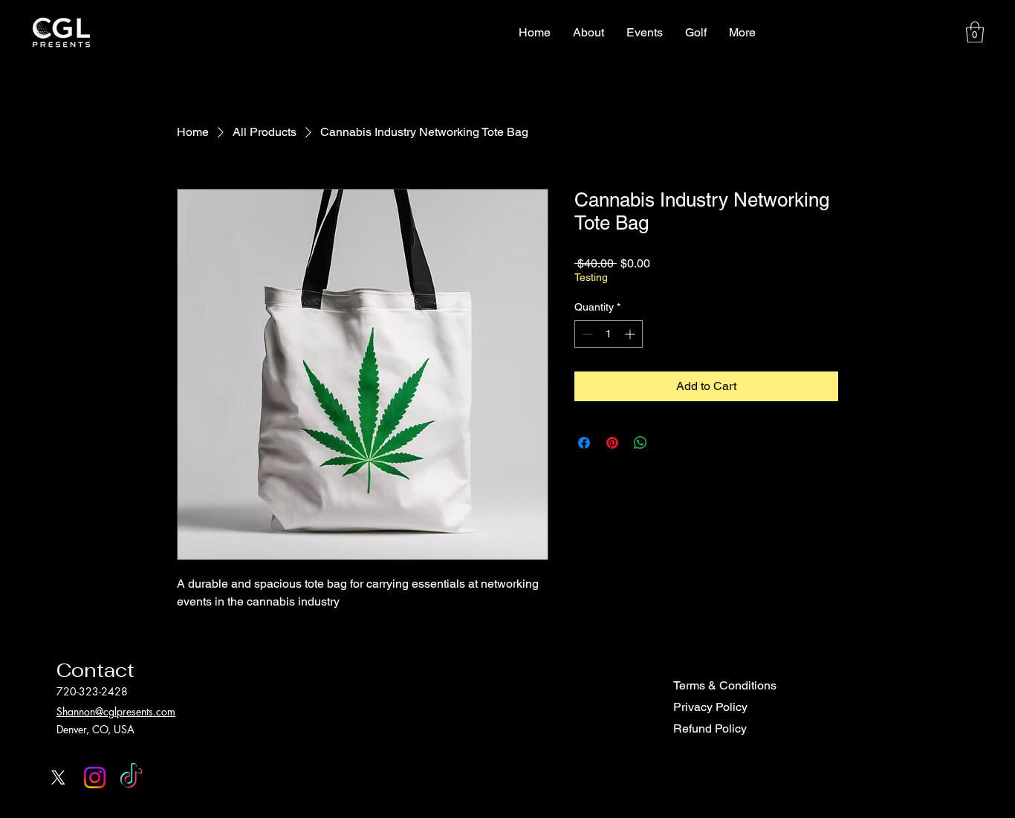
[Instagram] (94, 777)
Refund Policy (710, 728)
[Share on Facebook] (584, 443)
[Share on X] (669, 443)
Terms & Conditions (724, 685)
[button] (975, 32)
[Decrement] (586, 334)
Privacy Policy (710, 707)
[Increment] (631, 334)
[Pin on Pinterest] (612, 443)
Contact (95, 670)
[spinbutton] (608, 334)
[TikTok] (131, 777)
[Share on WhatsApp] (640, 443)
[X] (58, 777)
